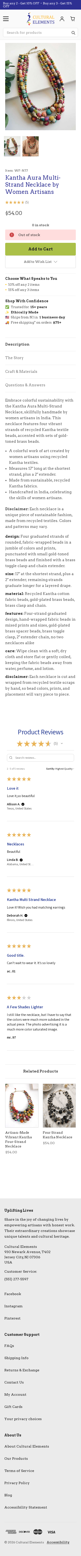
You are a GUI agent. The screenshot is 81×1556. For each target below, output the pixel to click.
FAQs (9, 1346)
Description (17, 344)
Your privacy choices (23, 1419)
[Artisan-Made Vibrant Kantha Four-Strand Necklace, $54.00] (21, 1106)
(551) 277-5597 (16, 1279)
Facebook (12, 1294)
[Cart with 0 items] (73, 19)
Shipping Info (16, 1358)
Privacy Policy (17, 1483)
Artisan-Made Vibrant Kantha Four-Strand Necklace (18, 1139)
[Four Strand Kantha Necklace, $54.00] (59, 1106)
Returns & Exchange (21, 1370)
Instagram (13, 1306)
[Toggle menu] (6, 19)
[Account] (62, 19)
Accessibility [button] (58, 1542)
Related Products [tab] (40, 1071)
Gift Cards (13, 1407)
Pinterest (12, 1318)
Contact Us (14, 1382)
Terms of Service (19, 1471)
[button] (61, 743)
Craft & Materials (21, 371)
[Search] (73, 32)
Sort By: (50, 768)
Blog (8, 1495)
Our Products (16, 1458)
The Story (14, 358)
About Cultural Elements (26, 1446)
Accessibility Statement (25, 1507)
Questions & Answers (25, 385)
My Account (15, 1394)
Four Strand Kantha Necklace (58, 1135)
